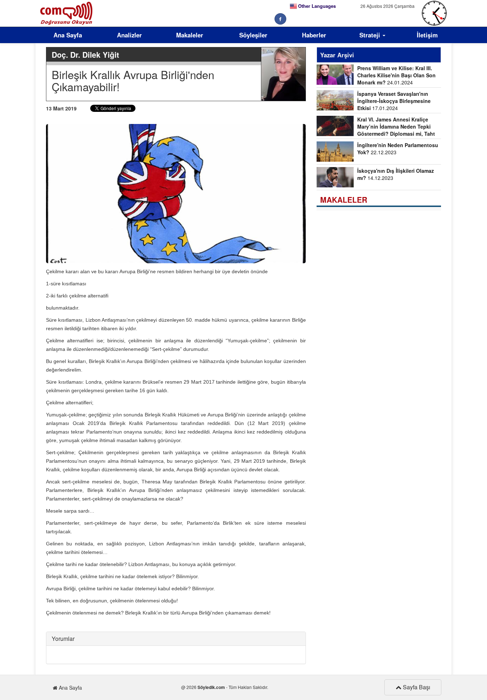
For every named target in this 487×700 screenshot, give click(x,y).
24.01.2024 (396, 75)
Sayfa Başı (415, 687)
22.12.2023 (397, 148)
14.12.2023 (395, 174)
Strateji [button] (370, 35)
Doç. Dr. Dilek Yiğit (85, 54)
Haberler (314, 35)
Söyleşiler (253, 35)
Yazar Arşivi (337, 55)
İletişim (427, 35)
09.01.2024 (376, 127)
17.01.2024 (394, 101)
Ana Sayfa (67, 35)
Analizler (129, 35)
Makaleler (189, 35)
